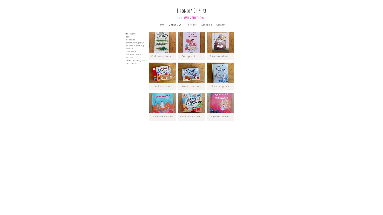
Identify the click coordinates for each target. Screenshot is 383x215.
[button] (162, 46)
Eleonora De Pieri (191, 10)
